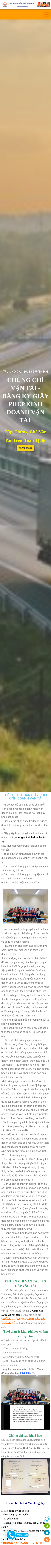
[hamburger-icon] (47, 14)
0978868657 (27, 1373)
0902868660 (22, 1535)
